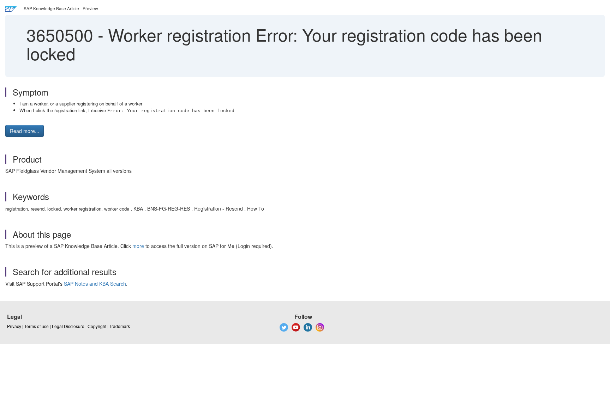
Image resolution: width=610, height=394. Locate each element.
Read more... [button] (24, 130)
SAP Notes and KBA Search (95, 283)
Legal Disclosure (68, 326)
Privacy (14, 326)
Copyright (97, 326)
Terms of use (36, 326)
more (138, 245)
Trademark (119, 326)
